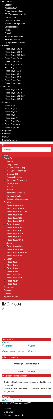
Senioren (6, 102)
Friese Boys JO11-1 (13, 58)
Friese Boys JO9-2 (13, 70)
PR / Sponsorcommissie (15, 14)
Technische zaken (12, 20)
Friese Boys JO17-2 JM (15, 95)
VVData (13, 403)
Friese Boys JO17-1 (13, 92)
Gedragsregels (11, 26)
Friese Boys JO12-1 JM (15, 55)
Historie (8, 29)
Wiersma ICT (25, 403)
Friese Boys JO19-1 (13, 89)
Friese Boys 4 (11, 114)
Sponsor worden (9, 139)
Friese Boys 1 (11, 105)
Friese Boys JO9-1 (13, 67)
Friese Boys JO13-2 (13, 51)
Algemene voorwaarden (14, 415)
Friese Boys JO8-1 (13, 73)
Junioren (6, 86)
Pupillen (5, 45)
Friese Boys (7, 1)
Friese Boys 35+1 (12, 124)
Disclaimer (8, 411)
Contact (5, 136)
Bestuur (8, 4)
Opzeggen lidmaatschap (15, 42)
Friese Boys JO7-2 (13, 83)
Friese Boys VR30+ (13, 121)
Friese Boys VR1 (12, 117)
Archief (8, 33)
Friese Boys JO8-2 (13, 77)
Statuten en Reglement (15, 23)
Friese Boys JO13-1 (13, 48)
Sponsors (6, 133)
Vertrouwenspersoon (14, 36)
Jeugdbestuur (11, 7)
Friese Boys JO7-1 (13, 80)
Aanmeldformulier (12, 39)
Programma (7, 130)
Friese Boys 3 (11, 111)
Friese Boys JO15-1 (13, 99)
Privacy (7, 408)
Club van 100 (10, 17)
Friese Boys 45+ (12, 127)
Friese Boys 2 (11, 108)
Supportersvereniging (14, 11)
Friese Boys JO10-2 (13, 64)
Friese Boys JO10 (12, 61)
